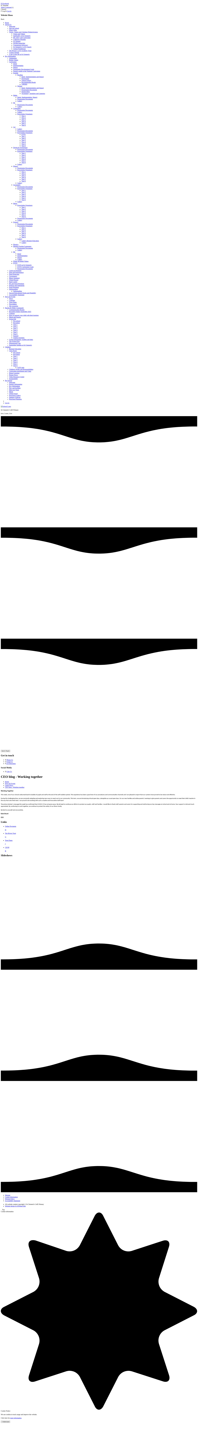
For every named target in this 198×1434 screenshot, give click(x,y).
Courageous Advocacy (20, 45)
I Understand (5, 1422)
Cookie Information (11, 1197)
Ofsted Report (13, 280)
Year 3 (23, 120)
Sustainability (13, 379)
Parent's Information (15, 384)
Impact (15, 67)
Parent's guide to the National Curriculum (26, 71)
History (15, 166)
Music (15, 203)
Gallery (19, 101)
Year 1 (23, 116)
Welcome (12, 26)
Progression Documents (29, 90)
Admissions (13, 58)
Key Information (10, 56)
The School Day (14, 341)
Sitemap (7, 1195)
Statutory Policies (14, 397)
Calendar (12, 300)
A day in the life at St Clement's (19, 54)
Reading (20, 75)
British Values (13, 60)
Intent (15, 64)
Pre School (8, 380)
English (15, 73)
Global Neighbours (19, 49)
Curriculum (12, 62)
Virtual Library (26, 80)
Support (15, 336)
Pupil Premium (14, 287)
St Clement (16, 41)
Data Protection (14, 274)
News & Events (10, 297)
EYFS (23, 134)
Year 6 (23, 125)
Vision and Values (19, 34)
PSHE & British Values (20, 261)
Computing (17, 108)
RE (14, 252)
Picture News (13, 375)
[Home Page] (6, 406)
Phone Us (10, 760)
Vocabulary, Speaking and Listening (33, 93)
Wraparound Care (15, 343)
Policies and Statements (16, 285)
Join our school (14, 28)
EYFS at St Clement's (24, 265)
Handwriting (25, 92)
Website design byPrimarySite (15, 1206)
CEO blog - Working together (14, 787)
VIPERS (24, 84)
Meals (11, 392)
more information (15, 1418)
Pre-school (16, 321)
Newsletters (13, 304)
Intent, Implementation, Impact (27, 97)
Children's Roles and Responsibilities (21, 369)
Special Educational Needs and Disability (22, 293)
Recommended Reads (28, 82)
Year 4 (23, 121)
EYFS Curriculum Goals (25, 267)
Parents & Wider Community (14, 308)
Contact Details (14, 52)
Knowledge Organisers (24, 114)
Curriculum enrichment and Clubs (20, 371)
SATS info (20, 367)
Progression (25, 79)
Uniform (12, 313)
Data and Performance (16, 272)
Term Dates (13, 302)
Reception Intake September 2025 (20, 311)
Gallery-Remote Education (30, 241)
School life (12, 319)
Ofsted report (13, 394)
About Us (8, 24)
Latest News (9, 785)
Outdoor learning (18, 338)
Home (7, 23)
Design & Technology (20, 147)
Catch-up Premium (15, 270)
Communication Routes (16, 310)
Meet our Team (14, 390)
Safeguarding (13, 289)
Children (8, 347)
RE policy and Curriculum (21, 38)
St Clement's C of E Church (22, 47)
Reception (16, 323)
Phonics (15, 244)
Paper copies (13, 282)
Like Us (9, 771)
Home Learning (14, 373)
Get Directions (11, 763)
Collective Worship (19, 39)
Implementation (18, 65)
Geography (17, 185)
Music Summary (14, 278)
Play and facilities (15, 388)
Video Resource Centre (16, 377)
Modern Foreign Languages (22, 246)
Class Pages (13, 351)
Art (14, 127)
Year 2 (23, 118)
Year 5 (23, 123)
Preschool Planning (15, 399)
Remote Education (15, 349)
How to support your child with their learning (24, 315)
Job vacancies (13, 306)
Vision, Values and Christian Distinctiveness (23, 32)
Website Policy (10, 1199)
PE (14, 103)
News (11, 298)
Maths (15, 95)
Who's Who (13, 30)
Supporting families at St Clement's (20, 345)
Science (15, 222)
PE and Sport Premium (16, 284)
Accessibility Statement (16, 295)
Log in (9, 11)
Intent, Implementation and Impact (32, 77)
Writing (19, 86)
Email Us (10, 762)
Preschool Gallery (15, 395)
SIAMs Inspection (19, 43)
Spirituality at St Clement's (21, 36)
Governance (13, 276)
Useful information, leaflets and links (21, 339)
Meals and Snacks (15, 317)
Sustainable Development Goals (23, 69)
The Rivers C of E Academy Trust (20, 51)
